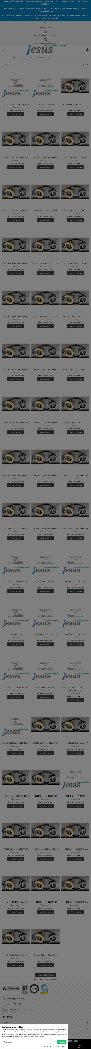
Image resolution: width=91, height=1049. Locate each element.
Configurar (7, 1042)
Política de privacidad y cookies (55, 1046)
